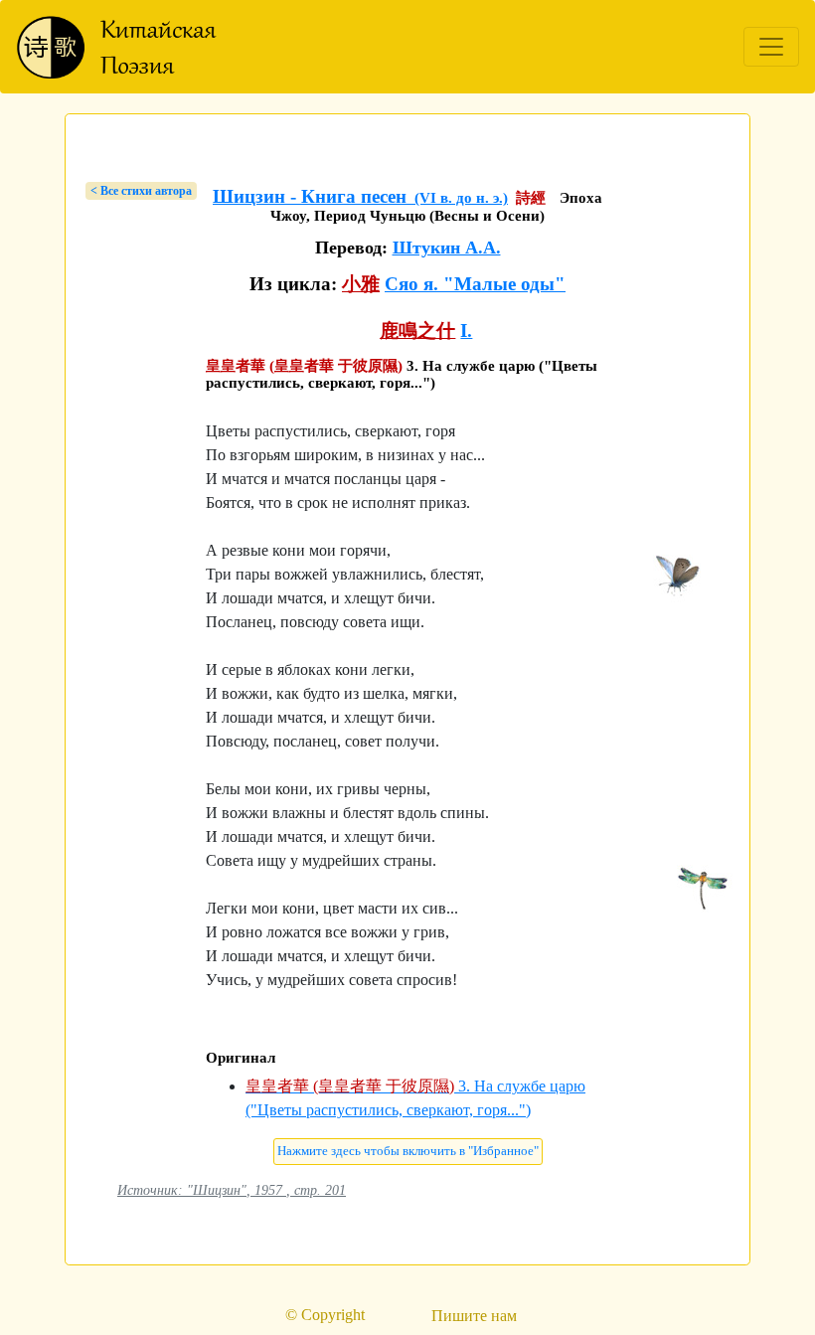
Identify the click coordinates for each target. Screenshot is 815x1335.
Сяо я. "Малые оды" (475, 283)
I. (466, 330)
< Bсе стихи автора (141, 191)
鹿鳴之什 (417, 330)
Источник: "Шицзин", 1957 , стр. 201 (231, 1190)
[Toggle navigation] (771, 47)
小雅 (361, 283)
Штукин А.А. (447, 247)
